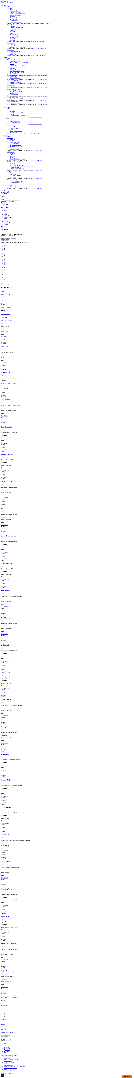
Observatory (13, 156)
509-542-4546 (4, 796)
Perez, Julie (4, 346)
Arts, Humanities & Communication (19, 62)
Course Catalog (14, 30)
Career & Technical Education (17, 65)
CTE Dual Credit (14, 90)
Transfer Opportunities (15, 103)
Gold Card (12, 86)
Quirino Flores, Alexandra (9, 536)
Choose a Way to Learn (12, 97)
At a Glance (13, 140)
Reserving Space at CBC (16, 146)
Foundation (9, 171)
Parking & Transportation (16, 131)
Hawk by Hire (10, 50)
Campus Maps (13, 126)
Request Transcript (39, 41)
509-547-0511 (4, 337)
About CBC (10, 138)
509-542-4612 (4, 932)
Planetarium (13, 157)
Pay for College (14, 34)
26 (4, 1013)
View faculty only (6, 284)
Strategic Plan (13, 147)
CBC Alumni (13, 44)
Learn (5, 57)
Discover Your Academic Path (17, 13)
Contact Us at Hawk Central (17, 12)
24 (4, 1011)
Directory (8, 220)
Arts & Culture (10, 152)
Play (8, 108)
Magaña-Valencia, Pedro (8, 481)
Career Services (14, 119)
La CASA (12, 164)
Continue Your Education (13, 80)
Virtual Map (4, 191)
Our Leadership (14, 143)
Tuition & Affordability (15, 22)
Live (5, 106)
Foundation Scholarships (16, 175)
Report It (7, 224)
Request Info (35, 75)
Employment (10, 1055)
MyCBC (32, 41)
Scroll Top (3, 1029)
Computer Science (14, 66)
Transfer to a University (12, 101)
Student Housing (14, 19)
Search (2, 199)
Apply (11, 9)
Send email (3, 342)
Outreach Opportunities (12, 180)
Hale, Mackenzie (6, 618)
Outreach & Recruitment (16, 18)
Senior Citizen (10, 85)
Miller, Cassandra (6, 509)
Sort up (2, 294)
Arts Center (13, 111)
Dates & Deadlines (14, 32)
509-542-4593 (4, 443)
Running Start (13, 93)
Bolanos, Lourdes (6, 321)
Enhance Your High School (16, 15)
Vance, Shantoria (6, 427)
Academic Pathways (15, 61)
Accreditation (13, 139)
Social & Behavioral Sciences (17, 72)
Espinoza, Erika (6, 780)
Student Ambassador (15, 182)
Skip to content (4, 1)
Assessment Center (14, 11)
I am (5, 5)
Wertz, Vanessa (5, 590)
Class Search (8, 217)
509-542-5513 (4, 959)
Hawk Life (12, 16)
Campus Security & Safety (16, 128)
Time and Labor (34, 55)
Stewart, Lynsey (6, 807)
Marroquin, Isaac (6, 727)
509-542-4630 (4, 388)
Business (12, 64)
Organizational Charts (15, 145)
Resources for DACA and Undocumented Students (22, 166)
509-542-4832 (4, 850)
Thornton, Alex (5, 372)
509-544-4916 (4, 878)
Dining (11, 129)
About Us (12, 163)
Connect (6, 135)
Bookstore (12, 26)
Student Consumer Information (11, 1059)
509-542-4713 (4, 987)
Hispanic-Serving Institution (17, 168)
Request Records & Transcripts (17, 47)
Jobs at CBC (13, 54)
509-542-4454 (4, 606)
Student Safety (13, 40)
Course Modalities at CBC (16, 99)
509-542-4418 (4, 416)
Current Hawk (10, 25)
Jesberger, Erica (6, 862)
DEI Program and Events (16, 167)
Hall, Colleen (5, 754)
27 (4, 1015)
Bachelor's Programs (15, 73)
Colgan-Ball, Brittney (7, 971)
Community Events (34, 48)
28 (4, 1016)
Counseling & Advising (15, 29)
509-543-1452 (4, 470)
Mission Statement (14, 142)
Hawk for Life (10, 43)
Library (12, 33)
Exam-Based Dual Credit (16, 92)
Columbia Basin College (7, 2)
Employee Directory (15, 51)
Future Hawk (10, 8)
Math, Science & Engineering (17, 71)
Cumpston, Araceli (6, 889)
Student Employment (15, 36)
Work (8, 118)
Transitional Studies (15, 78)
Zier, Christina (5, 399)
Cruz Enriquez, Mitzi (7, 454)
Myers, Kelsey (5, 834)
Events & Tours (46, 23)
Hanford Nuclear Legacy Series (17, 159)
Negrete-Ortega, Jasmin (8, 943)
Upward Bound (14, 94)
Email (6, 218)
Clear (7, 240)
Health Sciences (14, 69)
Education (12, 68)
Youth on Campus (14, 149)
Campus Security (8, 1061)
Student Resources (14, 20)
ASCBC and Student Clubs (16, 112)
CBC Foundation (14, 174)
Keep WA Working (14, 121)
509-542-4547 (4, 715)
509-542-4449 (4, 823)
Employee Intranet (14, 52)
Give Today (13, 45)
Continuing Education (15, 82)
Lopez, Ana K (5, 916)
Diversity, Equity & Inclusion (14, 161)
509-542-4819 (8, 1040)
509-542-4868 (4, 905)
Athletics (12, 110)
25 (4, 1012)
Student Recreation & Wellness (17, 115)
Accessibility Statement (9, 1062)
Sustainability (10, 185)
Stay (8, 125)
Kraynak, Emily (6, 699)
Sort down (7, 294)
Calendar (12, 114)
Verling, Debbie (5, 672)
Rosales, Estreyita (6, 563)
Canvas (5, 213)
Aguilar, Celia (5, 645)
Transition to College (12, 76)
